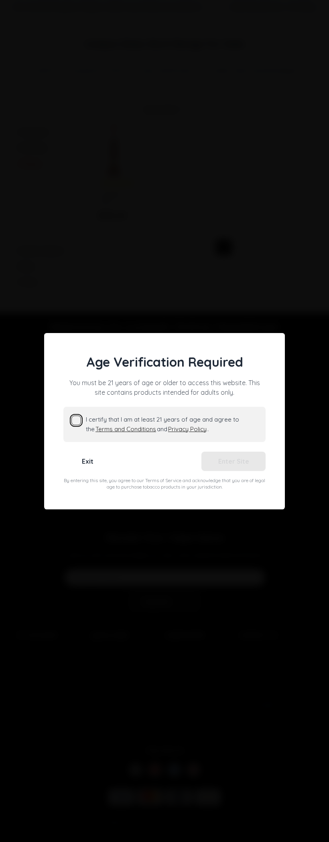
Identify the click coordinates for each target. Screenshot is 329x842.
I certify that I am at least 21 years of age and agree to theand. (162, 424)
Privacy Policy (187, 429)
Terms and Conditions (125, 429)
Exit (87, 461)
